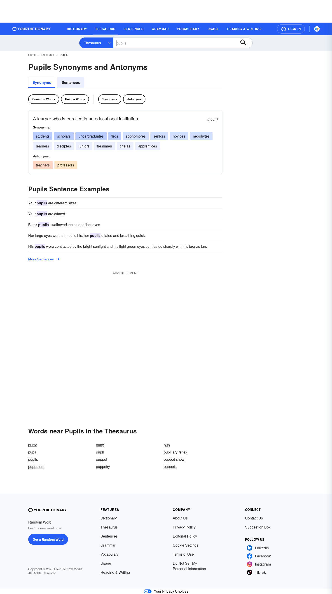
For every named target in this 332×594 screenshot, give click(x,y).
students (42, 136)
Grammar (108, 545)
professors (65, 165)
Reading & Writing (115, 572)
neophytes (201, 136)
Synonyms (42, 82)
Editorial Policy (185, 536)
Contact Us (254, 518)
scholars (64, 136)
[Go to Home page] (31, 29)
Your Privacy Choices (171, 591)
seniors (159, 136)
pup (167, 444)
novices (179, 136)
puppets (170, 466)
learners (42, 146)
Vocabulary (110, 554)
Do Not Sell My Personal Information (189, 566)
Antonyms (134, 99)
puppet (101, 459)
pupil (100, 452)
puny (100, 444)
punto (32, 444)
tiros (114, 136)
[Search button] (245, 43)
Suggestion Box (258, 527)
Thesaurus (92, 42)
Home (32, 54)
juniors (84, 146)
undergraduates (91, 136)
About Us (180, 518)
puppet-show (174, 459)
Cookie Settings (185, 545)
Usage (106, 563)
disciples (64, 146)
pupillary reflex (175, 452)
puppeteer (36, 466)
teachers (43, 165)
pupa (32, 452)
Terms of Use (183, 554)
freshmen (104, 146)
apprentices (147, 146)
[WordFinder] (317, 28)
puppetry (103, 466)
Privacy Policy (184, 527)
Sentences (71, 82)
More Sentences (41, 259)
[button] (291, 29)
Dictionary (109, 518)
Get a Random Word (48, 539)
